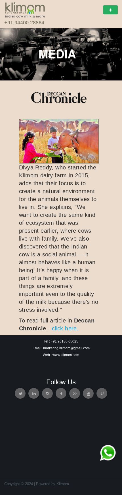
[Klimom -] (25, 9)
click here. (65, 328)
